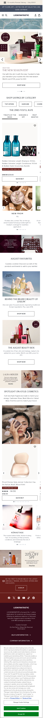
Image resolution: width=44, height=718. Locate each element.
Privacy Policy (15, 698)
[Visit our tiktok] (28, 597)
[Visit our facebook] (9, 597)
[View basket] (39, 15)
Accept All (21, 714)
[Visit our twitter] (13, 597)
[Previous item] (3, 153)
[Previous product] (3, 473)
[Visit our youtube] (23, 597)
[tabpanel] (21, 153)
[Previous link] (3, 207)
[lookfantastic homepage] (21, 15)
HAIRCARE (25, 104)
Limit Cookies (21, 708)
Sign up (21, 588)
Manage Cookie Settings (21, 702)
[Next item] (38, 153)
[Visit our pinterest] (33, 597)
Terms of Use (27, 698)
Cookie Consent (21, 625)
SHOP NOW (21, 85)
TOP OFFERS (9, 104)
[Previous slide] (2, 59)
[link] (35, 15)
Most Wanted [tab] (34, 116)
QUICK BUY (20, 179)
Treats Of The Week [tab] (9, 116)
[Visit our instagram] (18, 597)
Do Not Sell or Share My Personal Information (21, 628)
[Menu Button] (2, 15)
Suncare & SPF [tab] (23, 116)
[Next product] (38, 473)
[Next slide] (40, 59)
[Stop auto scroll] (40, 34)
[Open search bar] (6, 15)
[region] (21, 681)
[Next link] (38, 207)
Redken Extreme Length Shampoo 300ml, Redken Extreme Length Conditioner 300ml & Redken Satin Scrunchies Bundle (19, 163)
